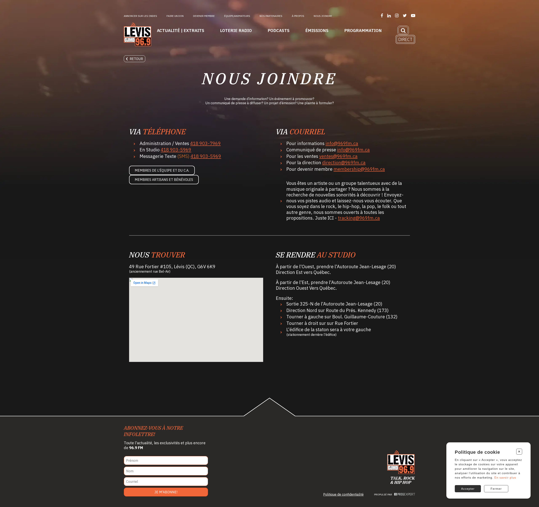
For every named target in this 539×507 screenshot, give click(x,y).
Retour (136, 59)
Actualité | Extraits (180, 30)
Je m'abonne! (165, 492)
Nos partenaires (271, 15)
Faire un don (175, 15)
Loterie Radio (236, 30)
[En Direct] (405, 39)
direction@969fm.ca (344, 162)
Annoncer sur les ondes (140, 15)
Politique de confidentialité (343, 494)
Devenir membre (204, 15)
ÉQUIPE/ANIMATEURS (237, 15)
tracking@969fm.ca (359, 218)
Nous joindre (323, 15)
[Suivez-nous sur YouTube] (413, 15)
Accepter (468, 488)
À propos (298, 15)
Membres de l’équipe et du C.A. (162, 170)
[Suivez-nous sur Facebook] (382, 15)
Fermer (496, 488)
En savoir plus (505, 477)
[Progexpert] (404, 494)
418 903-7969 (205, 143)
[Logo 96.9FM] (137, 35)
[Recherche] (403, 30)
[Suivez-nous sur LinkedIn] (389, 15)
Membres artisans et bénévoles (164, 179)
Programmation (363, 30)
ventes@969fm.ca (338, 156)
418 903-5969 (176, 150)
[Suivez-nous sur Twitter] (405, 15)
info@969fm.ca (342, 143)
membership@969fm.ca (359, 169)
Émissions (316, 30)
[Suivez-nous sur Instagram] (397, 15)
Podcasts (279, 30)
